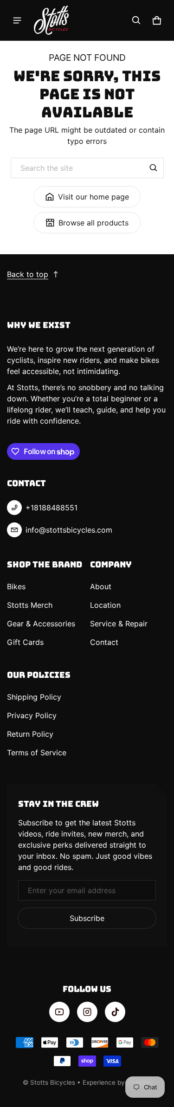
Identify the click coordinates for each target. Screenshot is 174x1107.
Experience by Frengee (117, 1082)
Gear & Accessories (41, 623)
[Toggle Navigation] (17, 20)
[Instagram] (87, 1012)
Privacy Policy (32, 715)
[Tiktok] (115, 1012)
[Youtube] (59, 1012)
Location (105, 605)
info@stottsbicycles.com (69, 529)
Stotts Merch (29, 605)
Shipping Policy (34, 697)
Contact (104, 642)
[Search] (153, 168)
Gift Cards (25, 642)
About (100, 586)
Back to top (27, 274)
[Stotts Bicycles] (51, 20)
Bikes (16, 586)
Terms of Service (36, 752)
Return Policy (30, 734)
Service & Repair (119, 623)
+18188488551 (51, 507)
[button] (136, 20)
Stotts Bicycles (52, 1082)
